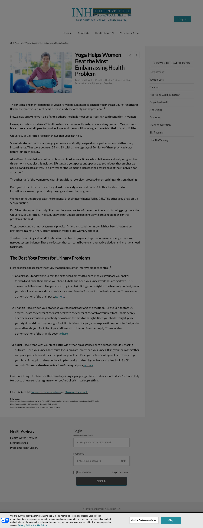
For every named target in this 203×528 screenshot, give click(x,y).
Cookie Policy (40, 525)
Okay (171, 520)
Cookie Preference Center (144, 520)
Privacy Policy (25, 525)
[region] (101, 520)
